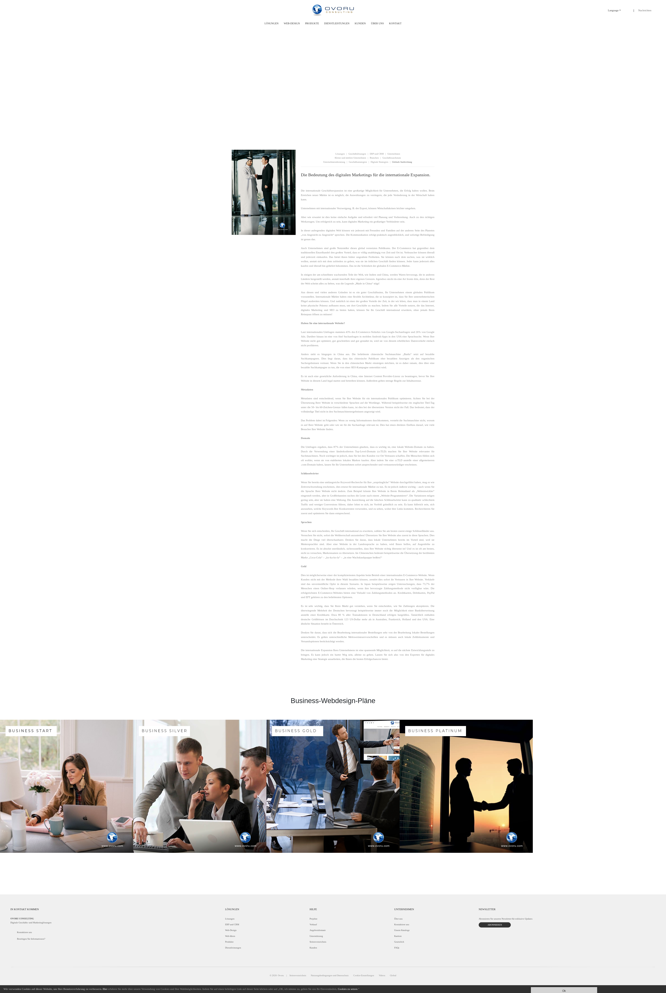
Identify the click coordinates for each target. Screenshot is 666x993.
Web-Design (231, 930)
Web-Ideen (230, 936)
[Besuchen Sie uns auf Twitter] (16, 10)
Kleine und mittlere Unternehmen (350, 157)
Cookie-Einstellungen (363, 975)
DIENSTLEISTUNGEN (336, 23)
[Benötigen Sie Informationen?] (13, 938)
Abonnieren (495, 925)
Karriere (398, 936)
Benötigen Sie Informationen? (31, 939)
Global (393, 975)
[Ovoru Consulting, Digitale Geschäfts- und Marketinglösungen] (333, 11)
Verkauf (313, 924)
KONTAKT (395, 23)
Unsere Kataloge (402, 930)
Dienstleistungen (233, 947)
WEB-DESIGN (292, 23)
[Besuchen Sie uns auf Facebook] (10, 10)
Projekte (313, 918)
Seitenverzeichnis (318, 941)
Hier (105, 989)
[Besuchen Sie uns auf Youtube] (28, 10)
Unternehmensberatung (334, 162)
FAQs (396, 947)
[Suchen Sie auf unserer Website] (656, 10)
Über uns (398, 918)
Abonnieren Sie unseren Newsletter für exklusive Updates (505, 918)
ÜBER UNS (377, 23)
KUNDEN (360, 23)
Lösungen (340, 154)
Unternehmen (393, 154)
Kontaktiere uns (24, 932)
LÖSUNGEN (271, 23)
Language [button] (613, 10)
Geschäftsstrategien (358, 162)
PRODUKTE (312, 23)
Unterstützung (316, 936)
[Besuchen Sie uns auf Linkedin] (22, 10)
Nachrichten (644, 10)
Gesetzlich (399, 941)
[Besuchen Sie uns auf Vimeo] (33, 10)
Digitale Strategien (379, 162)
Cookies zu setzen (347, 989)
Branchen (374, 157)
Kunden (313, 947)
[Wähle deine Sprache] (626, 10)
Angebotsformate (318, 930)
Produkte (229, 941)
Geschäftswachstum (391, 157)
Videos (382, 975)
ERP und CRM (377, 154)
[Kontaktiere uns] (13, 932)
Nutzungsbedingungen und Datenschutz (330, 975)
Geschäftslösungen (357, 154)
